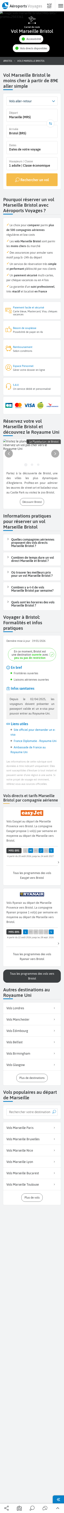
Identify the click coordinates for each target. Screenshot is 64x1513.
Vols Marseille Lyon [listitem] (19, 1162)
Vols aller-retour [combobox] (20, 101)
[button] (31, 39)
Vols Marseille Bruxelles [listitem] (22, 1139)
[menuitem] (22, 5)
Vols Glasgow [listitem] (15, 1065)
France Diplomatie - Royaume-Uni (35, 740)
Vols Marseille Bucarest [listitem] (22, 1173)
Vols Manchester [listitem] (18, 1019)
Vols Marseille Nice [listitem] (19, 1150)
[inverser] (50, 123)
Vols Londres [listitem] (15, 1008)
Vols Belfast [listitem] (14, 1042)
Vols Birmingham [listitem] (18, 1053)
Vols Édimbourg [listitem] (17, 1031)
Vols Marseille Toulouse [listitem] (22, 1184)
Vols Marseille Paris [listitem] (19, 1128)
